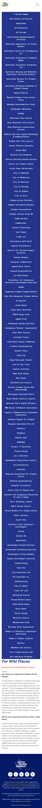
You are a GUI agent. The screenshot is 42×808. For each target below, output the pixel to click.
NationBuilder (28, 805)
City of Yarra (21, 196)
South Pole (21, 520)
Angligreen (21, 23)
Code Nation (19, 805)
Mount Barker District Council (21, 399)
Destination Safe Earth (21, 241)
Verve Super (21, 609)
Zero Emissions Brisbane (21, 657)
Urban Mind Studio (21, 604)
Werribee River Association (21, 627)
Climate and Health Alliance (21, 205)
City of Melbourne (21, 177)
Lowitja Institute (21, 369)
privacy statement (26, 801)
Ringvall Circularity (21, 485)
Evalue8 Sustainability (21, 271)
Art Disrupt (21, 32)
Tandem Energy (21, 563)
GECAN (21, 287)
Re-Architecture (21, 465)
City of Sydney (21, 191)
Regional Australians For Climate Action (21, 475)
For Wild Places (21, 275)
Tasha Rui (21, 568)
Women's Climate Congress (21, 638)
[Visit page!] (10, 774)
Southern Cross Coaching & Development (21, 525)
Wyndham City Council (21, 647)
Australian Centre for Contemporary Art (21, 52)
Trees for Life (21, 590)
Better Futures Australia (13, 782)
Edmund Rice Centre (21, 266)
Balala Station (21, 93)
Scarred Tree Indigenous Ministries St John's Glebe (21, 496)
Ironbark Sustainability (21, 346)
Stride (21, 531)
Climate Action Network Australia (19, 784)
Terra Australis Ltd (21, 572)
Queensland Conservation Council (21, 460)
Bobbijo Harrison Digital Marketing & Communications (21, 135)
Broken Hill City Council (21, 141)
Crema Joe (21, 237)
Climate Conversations (21, 209)
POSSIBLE (21, 442)
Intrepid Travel (21, 337)
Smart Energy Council (21, 506)
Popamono (21, 433)
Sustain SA (21, 536)
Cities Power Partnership (21, 168)
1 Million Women (21, 14)
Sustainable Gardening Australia (21, 549)
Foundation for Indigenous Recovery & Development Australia (21, 281)
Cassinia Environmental (21, 155)
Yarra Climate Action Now (21, 652)
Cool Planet (21, 232)
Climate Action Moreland (21, 200)
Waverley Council (21, 618)
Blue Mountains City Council (21, 122)
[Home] (4, 4)
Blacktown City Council (21, 118)
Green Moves (21, 305)
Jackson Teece (21, 351)
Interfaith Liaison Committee (21, 342)
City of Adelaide (21, 173)
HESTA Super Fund (21, 314)
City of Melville (21, 182)
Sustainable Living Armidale (21, 554)
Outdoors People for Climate (21, 419)
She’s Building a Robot (21, 502)
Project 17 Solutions (21, 447)
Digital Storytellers (21, 246)
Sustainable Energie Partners (21, 545)
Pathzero (21, 428)
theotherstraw (21, 581)
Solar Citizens (21, 515)
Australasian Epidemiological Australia (21, 38)
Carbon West (21, 150)
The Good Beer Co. (21, 577)
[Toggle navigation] (37, 4)
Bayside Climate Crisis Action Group (21, 98)
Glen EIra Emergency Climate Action (21, 296)
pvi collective (21, 456)
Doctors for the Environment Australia (21, 251)
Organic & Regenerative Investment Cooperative (21, 413)
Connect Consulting (21, 227)
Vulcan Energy (21, 613)
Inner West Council (21, 332)
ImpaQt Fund (21, 319)
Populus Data (21, 438)
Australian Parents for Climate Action (21, 80)
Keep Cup (21, 355)
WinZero (21, 643)
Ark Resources (21, 28)
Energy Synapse (21, 257)
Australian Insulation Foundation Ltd (21, 66)
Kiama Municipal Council (21, 360)
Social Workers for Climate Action (21, 511)
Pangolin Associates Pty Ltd (21, 424)
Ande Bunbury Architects (21, 19)
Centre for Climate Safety (21, 164)
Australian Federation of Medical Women (21, 59)
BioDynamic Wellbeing (21, 109)
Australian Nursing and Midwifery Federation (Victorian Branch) (21, 73)
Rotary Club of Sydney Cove (21, 490)
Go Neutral (21, 301)
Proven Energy (21, 451)
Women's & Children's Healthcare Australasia (21, 632)
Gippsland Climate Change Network (21, 292)
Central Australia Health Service (21, 159)
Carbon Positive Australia (21, 146)
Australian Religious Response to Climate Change (21, 87)
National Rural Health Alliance (21, 403)
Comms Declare (21, 218)
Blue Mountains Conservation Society (21, 128)
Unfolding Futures (21, 595)
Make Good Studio (21, 373)
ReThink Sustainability (21, 481)
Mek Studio (21, 378)
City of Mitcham (21, 187)
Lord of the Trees (21, 364)
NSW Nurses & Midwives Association (21, 408)
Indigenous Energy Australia (21, 323)
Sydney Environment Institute (21, 559)
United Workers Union (21, 600)
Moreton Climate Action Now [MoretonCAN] (21, 388)
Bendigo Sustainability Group (21, 104)
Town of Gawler (21, 586)
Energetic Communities (21, 262)
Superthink (21, 540)
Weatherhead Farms (21, 622)
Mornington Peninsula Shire (21, 394)
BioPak (21, 113)
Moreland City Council (21, 382)
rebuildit (21, 469)
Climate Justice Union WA (21, 214)
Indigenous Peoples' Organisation (21, 328)
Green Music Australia (21, 310)
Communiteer (21, 223)
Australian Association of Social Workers (21, 45)
